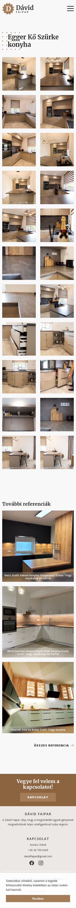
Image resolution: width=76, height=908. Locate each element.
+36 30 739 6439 (38, 850)
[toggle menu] (70, 8)
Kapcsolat (37, 797)
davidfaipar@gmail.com (38, 856)
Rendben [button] (38, 898)
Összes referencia (51, 745)
